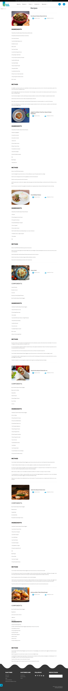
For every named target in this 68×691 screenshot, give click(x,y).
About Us (7, 675)
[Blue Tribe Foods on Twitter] (36, 675)
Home (2, 8)
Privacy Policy (22, 676)
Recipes (4, 8)
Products (7, 676)
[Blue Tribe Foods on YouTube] (44, 675)
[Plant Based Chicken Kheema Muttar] (20, 18)
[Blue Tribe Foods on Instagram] (39, 675)
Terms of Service (8, 679)
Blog (6, 678)
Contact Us (22, 675)
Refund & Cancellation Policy (10, 681)
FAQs (21, 678)
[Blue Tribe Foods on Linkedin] (42, 675)
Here (48, 0)
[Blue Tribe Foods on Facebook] (37, 675)
